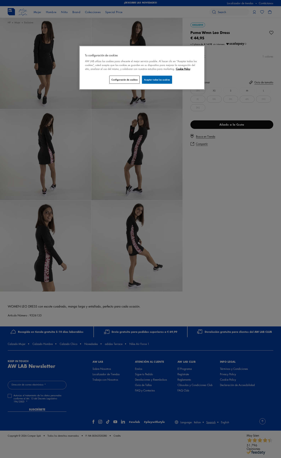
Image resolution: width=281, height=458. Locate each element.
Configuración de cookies (124, 79)
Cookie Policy (183, 69)
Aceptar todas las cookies (157, 79)
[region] (142, 68)
